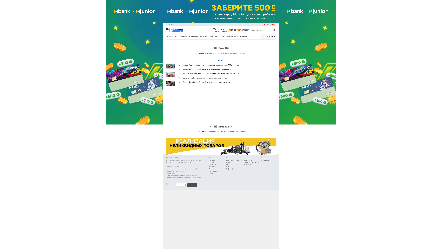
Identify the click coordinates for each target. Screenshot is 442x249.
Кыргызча (170, 24)
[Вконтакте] (232, 30)
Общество (204, 36)
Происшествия (232, 36)
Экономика (193, 36)
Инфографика (230, 169)
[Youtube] (243, 30)
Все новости (172, 36)
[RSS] (230, 30)
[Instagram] (245, 30)
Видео (228, 166)
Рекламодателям (269, 24)
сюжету (243, 53)
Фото (228, 164)
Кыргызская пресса (233, 160)
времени (212, 53)
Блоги (228, 162)
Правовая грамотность (251, 162)
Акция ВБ (243, 36)
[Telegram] (248, 30)
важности (234, 53)
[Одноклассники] (238, 30)
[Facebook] (235, 30)
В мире (211, 173)
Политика (183, 36)
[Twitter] (240, 30)
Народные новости (232, 158)
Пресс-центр (265, 160)
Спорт (221, 36)
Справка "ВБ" (248, 164)
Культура (213, 36)
